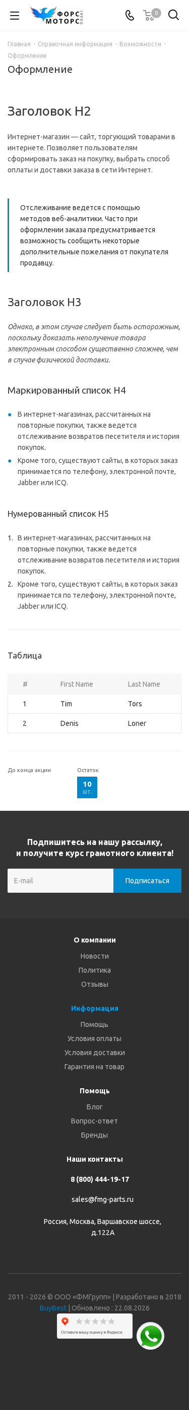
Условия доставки (95, 1053)
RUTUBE (132, 1374)
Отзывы (94, 984)
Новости (95, 956)
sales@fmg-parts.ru (103, 1199)
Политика (95, 970)
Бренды (94, 1135)
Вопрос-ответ (94, 1121)
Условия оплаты (94, 1039)
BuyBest (53, 1308)
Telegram (82, 1374)
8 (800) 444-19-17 (100, 1179)
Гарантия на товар (94, 1067)
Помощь (94, 1024)
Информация (94, 1008)
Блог (95, 1107)
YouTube (107, 1374)
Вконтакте (57, 1374)
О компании (95, 940)
